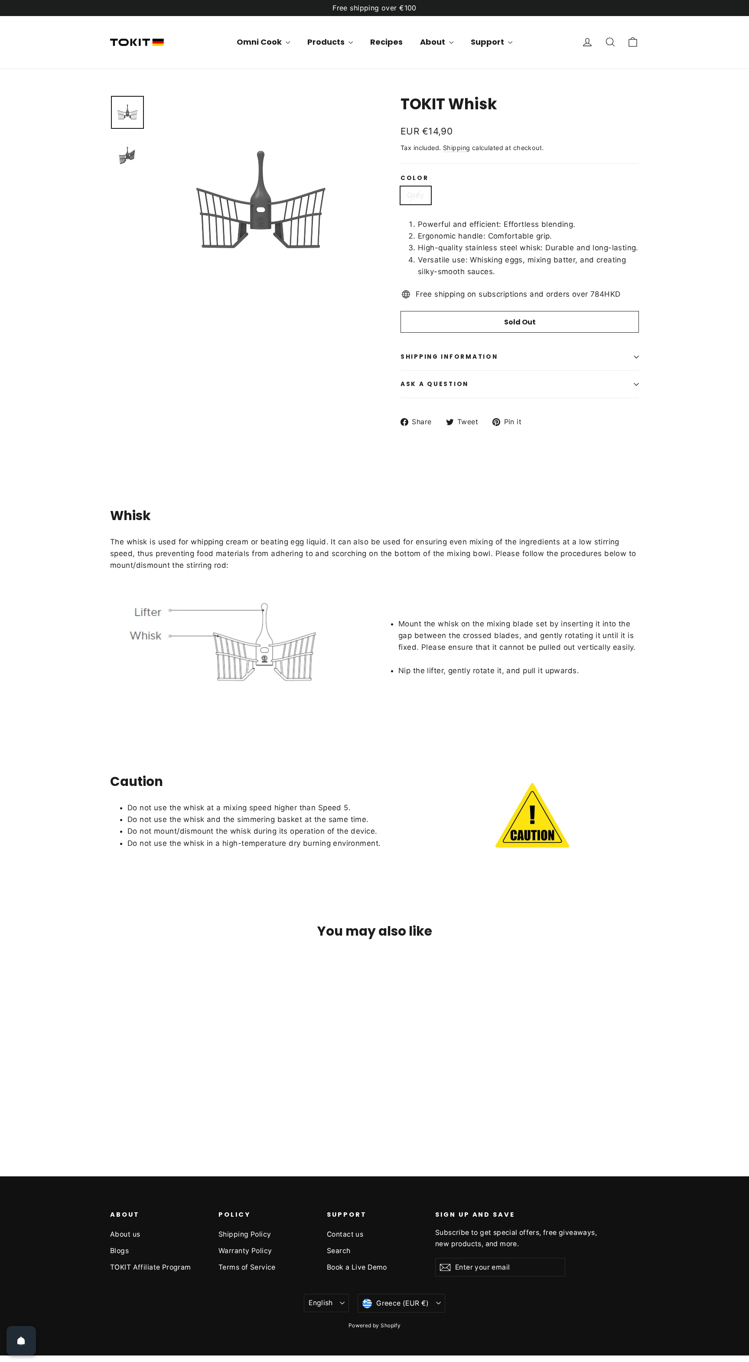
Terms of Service (247, 1267)
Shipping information (449, 357)
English (321, 1303)
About (433, 41)
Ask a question (435, 384)
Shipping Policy (244, 1234)
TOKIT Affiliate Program (150, 1267)
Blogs (119, 1251)
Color (415, 178)
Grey (415, 195)
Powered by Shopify (374, 1325)
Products (326, 41)
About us (125, 1234)
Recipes (386, 41)
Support (488, 41)
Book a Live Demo (357, 1267)
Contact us (345, 1234)
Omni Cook (260, 41)
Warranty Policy (245, 1251)
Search (339, 1251)
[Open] (21, 1340)
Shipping (456, 147)
